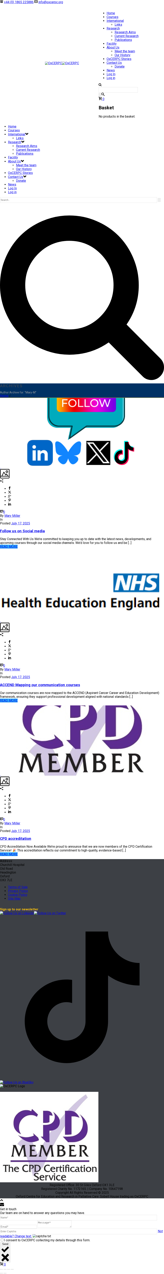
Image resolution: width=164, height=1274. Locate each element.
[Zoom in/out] (1, 1269)
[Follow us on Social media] (0, 467)
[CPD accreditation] (0, 774)
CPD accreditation (15, 838)
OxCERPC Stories (119, 59)
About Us (113, 47)
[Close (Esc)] (12, 1269)
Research (113, 28)
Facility (112, 44)
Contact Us (114, 63)
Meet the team (125, 51)
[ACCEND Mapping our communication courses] (0, 621)
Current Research (127, 36)
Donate (69, 2)
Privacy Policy (18, 891)
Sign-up (79, 2)
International (115, 21)
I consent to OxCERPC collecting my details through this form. (47, 1240)
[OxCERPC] (62, 63)
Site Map (14, 898)
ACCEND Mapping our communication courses (40, 685)
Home (111, 13)
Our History (122, 55)
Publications (123, 40)
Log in (111, 78)
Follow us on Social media (22, 531)
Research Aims (125, 32)
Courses (112, 17)
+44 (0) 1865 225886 (19, 2)
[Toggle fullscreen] (5, 1269)
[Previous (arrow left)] (1, 1273)
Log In (111, 74)
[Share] (8, 1269)
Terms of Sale (18, 887)
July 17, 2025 (20, 523)
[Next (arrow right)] (5, 1273)
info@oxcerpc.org (50, 2)
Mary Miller (12, 516)
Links (118, 24)
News (111, 70)
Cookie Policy (17, 895)
